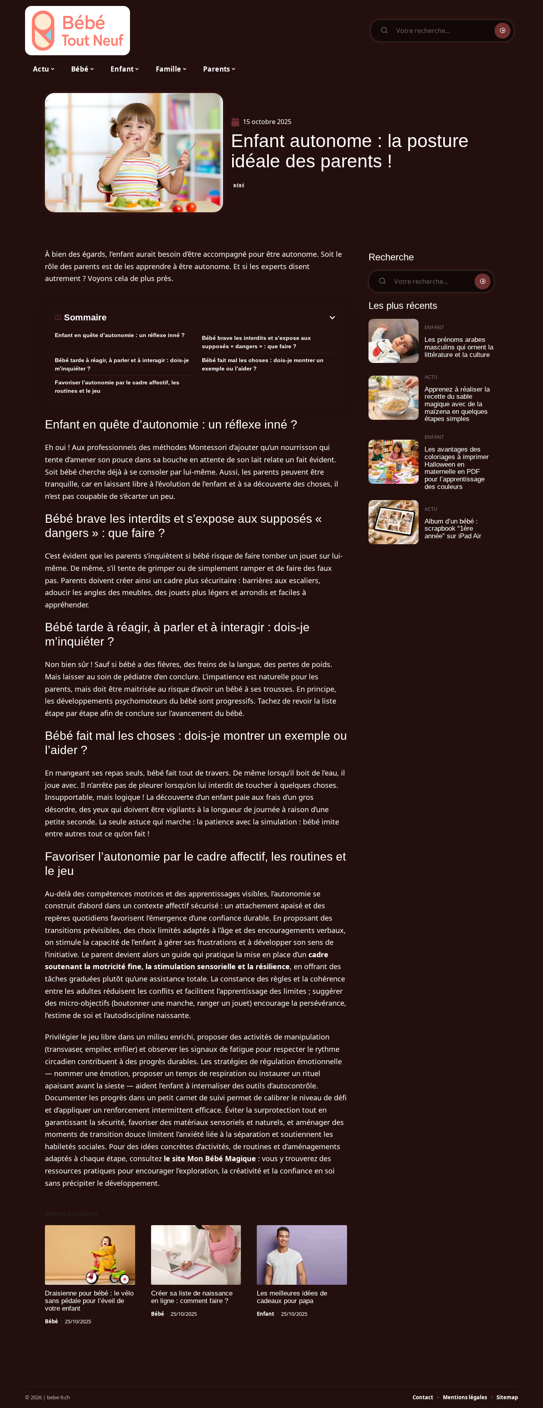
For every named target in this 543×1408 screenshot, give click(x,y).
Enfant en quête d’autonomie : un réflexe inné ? (120, 335)
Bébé (239, 185)
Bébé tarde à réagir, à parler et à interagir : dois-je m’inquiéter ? (122, 364)
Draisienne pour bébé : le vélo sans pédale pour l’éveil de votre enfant (89, 1301)
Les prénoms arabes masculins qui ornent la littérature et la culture (459, 347)
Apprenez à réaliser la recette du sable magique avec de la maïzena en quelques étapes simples (457, 404)
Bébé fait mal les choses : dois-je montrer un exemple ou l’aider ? (263, 364)
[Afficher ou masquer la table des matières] (222, 317)
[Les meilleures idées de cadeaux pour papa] (302, 1255)
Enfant (265, 1313)
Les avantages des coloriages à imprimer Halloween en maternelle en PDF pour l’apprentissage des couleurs (457, 468)
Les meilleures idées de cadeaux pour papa (292, 1297)
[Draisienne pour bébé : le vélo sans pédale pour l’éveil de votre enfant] (90, 1255)
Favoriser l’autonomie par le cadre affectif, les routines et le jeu (117, 386)
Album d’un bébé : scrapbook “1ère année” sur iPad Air (453, 529)
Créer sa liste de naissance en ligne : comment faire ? (192, 1297)
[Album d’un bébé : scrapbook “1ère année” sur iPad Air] (393, 522)
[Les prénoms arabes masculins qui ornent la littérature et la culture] (393, 341)
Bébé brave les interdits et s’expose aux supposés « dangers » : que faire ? (256, 342)
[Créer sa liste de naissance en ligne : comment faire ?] (196, 1255)
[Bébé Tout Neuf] (77, 30)
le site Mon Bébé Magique (210, 1158)
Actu (431, 376)
